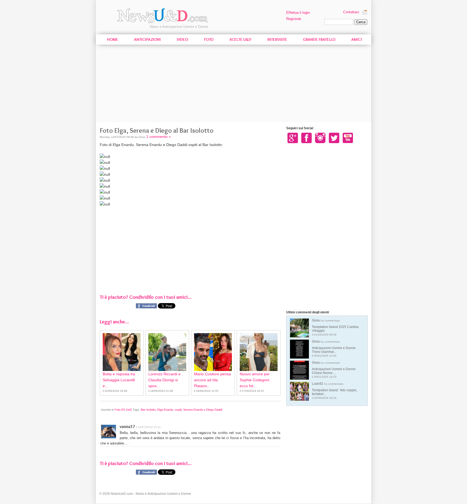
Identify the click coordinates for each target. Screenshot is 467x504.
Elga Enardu (165, 409)
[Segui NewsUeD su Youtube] (347, 138)
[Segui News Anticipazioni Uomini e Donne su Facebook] (306, 138)
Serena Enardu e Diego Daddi (202, 409)
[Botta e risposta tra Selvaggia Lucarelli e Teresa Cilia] (122, 352)
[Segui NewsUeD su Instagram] (320, 138)
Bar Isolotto (148, 409)
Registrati (293, 19)
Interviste (277, 39)
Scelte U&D (240, 39)
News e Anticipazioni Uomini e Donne (179, 27)
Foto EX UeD (123, 409)
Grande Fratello (319, 39)
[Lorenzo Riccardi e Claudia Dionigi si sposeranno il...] (167, 352)
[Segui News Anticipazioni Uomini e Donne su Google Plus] (292, 138)
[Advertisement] (233, 84)
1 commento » (158, 136)
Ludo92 (334, 390)
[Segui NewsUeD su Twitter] (334, 138)
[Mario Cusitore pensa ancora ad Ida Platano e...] (213, 352)
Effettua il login (298, 13)
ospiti (178, 409)
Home (112, 39)
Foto (209, 39)
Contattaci (351, 12)
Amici (356, 39)
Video (182, 39)
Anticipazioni (147, 39)
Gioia (335, 327)
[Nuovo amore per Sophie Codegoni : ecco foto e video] (259, 352)
